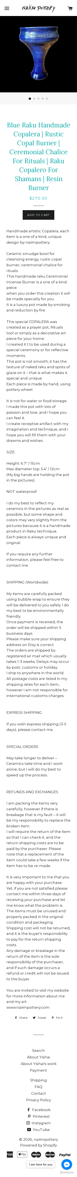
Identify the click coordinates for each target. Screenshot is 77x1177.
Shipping (38, 1080)
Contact (38, 1093)
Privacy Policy (38, 1100)
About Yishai (38, 1057)
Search (38, 1050)
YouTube (41, 1130)
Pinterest (41, 1116)
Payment (38, 1070)
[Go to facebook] (66, 1164)
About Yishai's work (38, 1064)
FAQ (38, 1087)
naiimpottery (46, 1139)
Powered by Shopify (38, 1145)
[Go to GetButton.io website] (67, 1172)
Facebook (40, 1110)
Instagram (41, 1123)
